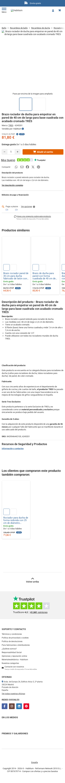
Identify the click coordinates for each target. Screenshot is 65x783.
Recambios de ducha (40, 28)
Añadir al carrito (45, 152)
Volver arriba (32, 581)
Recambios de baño (19, 28)
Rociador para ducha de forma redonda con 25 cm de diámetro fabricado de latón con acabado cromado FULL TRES (15, 520)
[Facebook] (4, 706)
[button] (28, 206)
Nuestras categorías (10, 663)
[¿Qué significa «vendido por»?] (23, 128)
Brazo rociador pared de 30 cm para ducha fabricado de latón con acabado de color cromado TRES (15, 276)
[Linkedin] (19, 706)
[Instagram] (12, 706)
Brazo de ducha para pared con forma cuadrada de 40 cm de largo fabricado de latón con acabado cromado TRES (45, 276)
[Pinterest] (26, 706)
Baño (4, 28)
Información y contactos (13, 448)
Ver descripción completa (12, 185)
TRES (10, 125)
